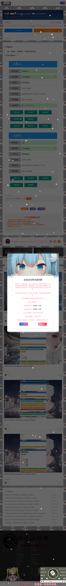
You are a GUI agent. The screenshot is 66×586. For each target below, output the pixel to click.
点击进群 (23, 324)
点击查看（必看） (37, 305)
